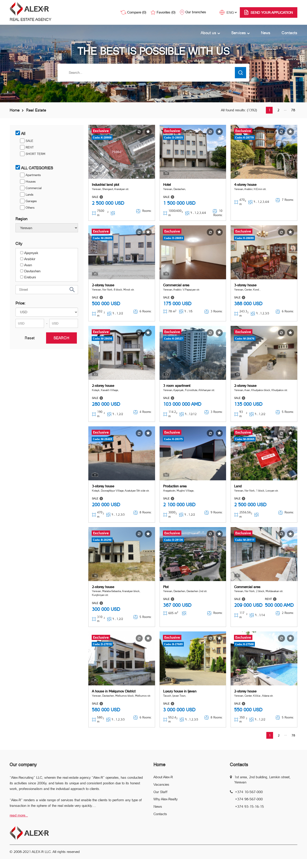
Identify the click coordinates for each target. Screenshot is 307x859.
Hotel (167, 184)
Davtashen (32, 271)
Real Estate (36, 110)
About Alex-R (163, 777)
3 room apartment (176, 385)
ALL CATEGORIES (37, 168)
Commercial (34, 188)
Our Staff (160, 792)
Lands (29, 194)
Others (30, 207)
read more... (19, 815)
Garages (31, 201)
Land (238, 486)
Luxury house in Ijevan (179, 691)
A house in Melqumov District (114, 691)
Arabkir (29, 259)
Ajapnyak (31, 253)
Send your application (272, 12)
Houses (31, 181)
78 (293, 110)
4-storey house (245, 184)
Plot (166, 587)
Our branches (195, 12)
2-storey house (103, 285)
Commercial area (176, 285)
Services (239, 32)
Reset (30, 338)
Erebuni (30, 277)
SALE (29, 141)
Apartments (33, 175)
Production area (175, 486)
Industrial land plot (105, 184)
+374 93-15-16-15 (249, 806)
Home (15, 110)
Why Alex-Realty (166, 799)
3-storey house (245, 285)
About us (209, 32)
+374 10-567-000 (249, 792)
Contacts (289, 32)
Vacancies (161, 784)
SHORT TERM (35, 154)
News (265, 32)
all (23, 133)
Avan (28, 265)
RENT (30, 147)
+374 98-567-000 (249, 799)
